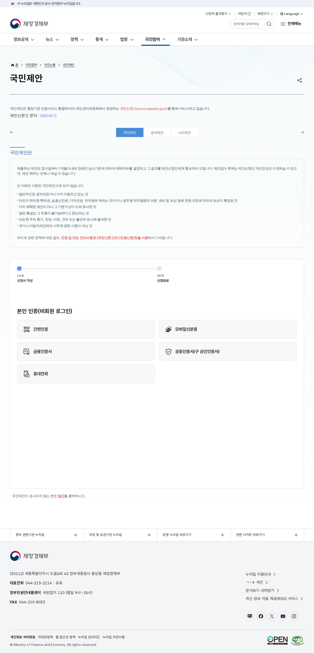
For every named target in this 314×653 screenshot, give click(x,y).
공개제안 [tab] (157, 133)
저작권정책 (45, 637)
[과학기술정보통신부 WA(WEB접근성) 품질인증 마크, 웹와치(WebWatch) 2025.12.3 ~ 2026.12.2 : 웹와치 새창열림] (297, 641)
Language (292, 14)
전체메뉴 (294, 23)
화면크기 (263, 14)
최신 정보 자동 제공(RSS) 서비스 (272, 598)
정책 (74, 39)
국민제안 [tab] (129, 133)
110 (61, 592)
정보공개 (21, 39)
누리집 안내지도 (89, 637)
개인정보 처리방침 (22, 637)
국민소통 (49, 65)
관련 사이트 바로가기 (250, 535)
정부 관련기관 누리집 (30, 535)
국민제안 (68, 65)
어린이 (242, 14)
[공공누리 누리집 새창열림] (277, 641)
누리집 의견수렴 (114, 637)
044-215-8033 (32, 602)
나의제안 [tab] (184, 133)
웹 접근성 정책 (65, 637)
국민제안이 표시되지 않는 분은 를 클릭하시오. (49, 496)
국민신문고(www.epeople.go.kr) (144, 108)
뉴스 (49, 39)
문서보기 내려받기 (260, 590)
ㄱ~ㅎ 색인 (254, 582)
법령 (124, 39)
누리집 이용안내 (258, 574)
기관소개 (184, 39)
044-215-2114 (39, 583)
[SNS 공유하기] (299, 80)
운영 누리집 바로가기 (177, 535)
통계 (99, 39)
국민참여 (152, 39)
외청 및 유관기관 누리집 (105, 535)
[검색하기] (269, 23)
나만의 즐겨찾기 (216, 14)
